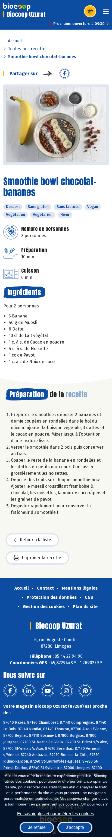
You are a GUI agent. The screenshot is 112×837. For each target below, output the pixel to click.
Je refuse (37, 827)
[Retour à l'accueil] (16, 7)
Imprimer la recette (41, 557)
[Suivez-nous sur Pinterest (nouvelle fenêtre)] (85, 691)
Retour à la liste (35, 539)
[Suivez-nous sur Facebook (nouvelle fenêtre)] (10, 691)
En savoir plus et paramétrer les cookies (55, 813)
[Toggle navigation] (106, 13)
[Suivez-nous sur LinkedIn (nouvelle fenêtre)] (29, 691)
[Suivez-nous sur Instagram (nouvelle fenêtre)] (66, 691)
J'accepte (75, 827)
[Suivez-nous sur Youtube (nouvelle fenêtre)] (47, 691)
